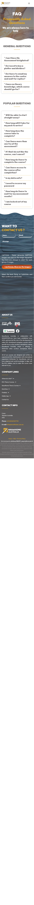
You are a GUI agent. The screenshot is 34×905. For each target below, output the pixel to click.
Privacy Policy (21, 438)
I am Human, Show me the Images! (18, 267)
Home (10, 438)
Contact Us (5, 399)
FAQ (14, 438)
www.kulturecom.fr (27, 441)
